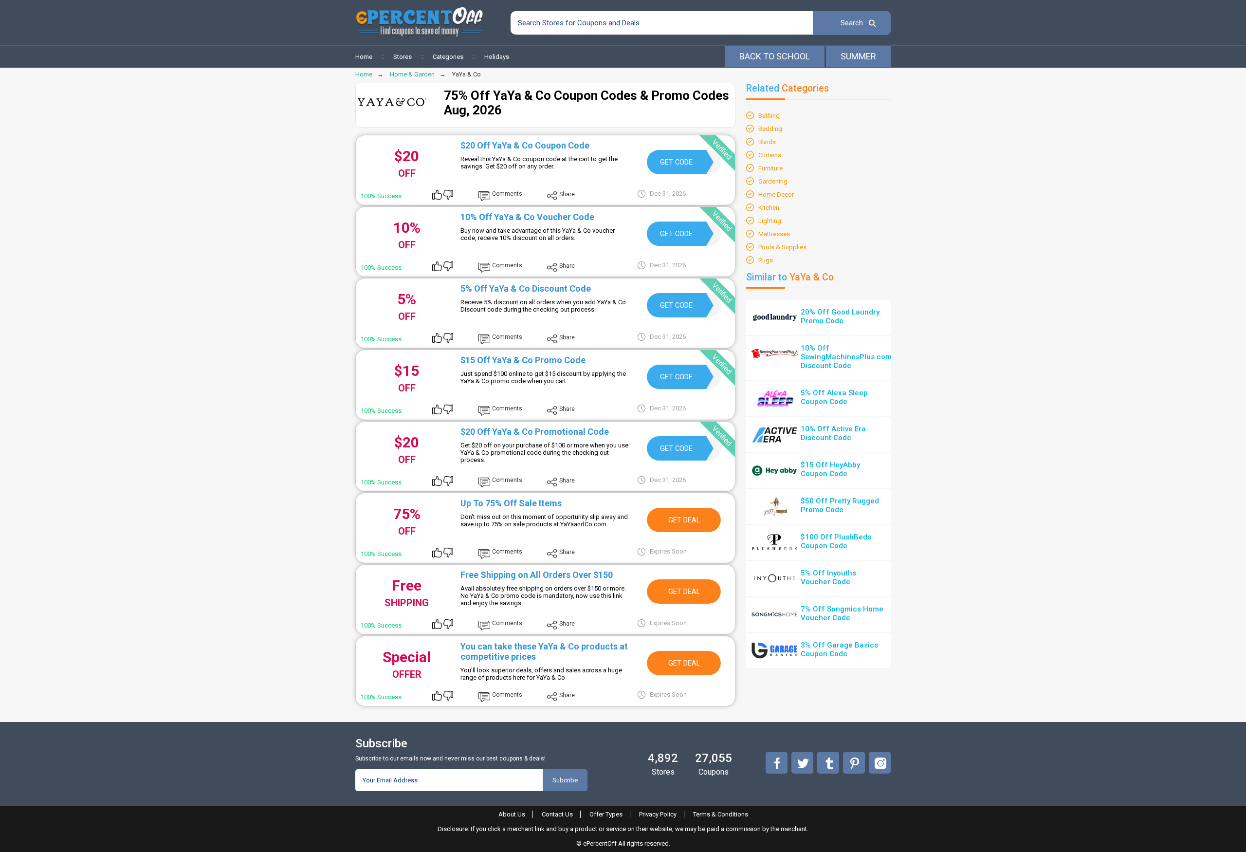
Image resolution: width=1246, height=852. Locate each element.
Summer (858, 56)
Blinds (767, 142)
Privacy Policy (658, 814)
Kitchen (768, 207)
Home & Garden (412, 74)
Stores (402, 56)
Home (363, 56)
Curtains (769, 155)
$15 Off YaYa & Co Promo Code (523, 360)
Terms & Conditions (720, 814)
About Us (511, 814)
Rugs (765, 260)
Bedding (770, 128)
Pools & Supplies (782, 247)
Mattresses (774, 234)
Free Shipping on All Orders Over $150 (536, 575)
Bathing (769, 115)
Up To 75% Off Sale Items (511, 503)
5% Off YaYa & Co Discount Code (525, 288)
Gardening (773, 181)
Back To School (774, 56)
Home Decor (776, 194)
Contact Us (557, 814)
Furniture (770, 168)
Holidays (496, 56)
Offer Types (606, 814)
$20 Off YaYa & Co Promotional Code (534, 431)
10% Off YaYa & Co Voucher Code (527, 217)
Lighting (769, 220)
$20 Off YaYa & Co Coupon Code (524, 145)
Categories (448, 56)
